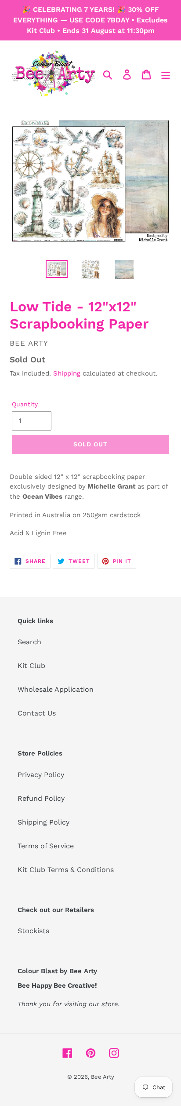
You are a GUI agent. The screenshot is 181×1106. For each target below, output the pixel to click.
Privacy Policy (41, 774)
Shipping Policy (43, 822)
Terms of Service (46, 846)
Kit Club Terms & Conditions (66, 869)
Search (29, 642)
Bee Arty (102, 1076)
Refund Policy (41, 798)
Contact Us (37, 713)
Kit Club (31, 665)
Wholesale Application (56, 689)
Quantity (25, 404)
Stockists (33, 931)
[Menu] (165, 74)
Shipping (66, 373)
